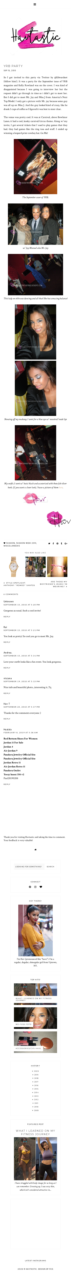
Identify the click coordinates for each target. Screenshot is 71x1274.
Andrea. (8, 652)
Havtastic (31, 1269)
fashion (10, 543)
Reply (7, 617)
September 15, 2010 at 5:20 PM (22, 605)
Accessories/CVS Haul (28, 1048)
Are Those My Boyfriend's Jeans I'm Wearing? (53, 584)
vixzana (8, 678)
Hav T (7, 703)
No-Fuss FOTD (24, 1024)
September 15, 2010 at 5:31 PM (22, 656)
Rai (5, 627)
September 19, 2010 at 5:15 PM (22, 681)
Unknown (9, 601)
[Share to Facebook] (53, 543)
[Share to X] (49, 543)
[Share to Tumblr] (61, 543)
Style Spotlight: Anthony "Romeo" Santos (19, 584)
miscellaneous (12, 546)
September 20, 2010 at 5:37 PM (22, 707)
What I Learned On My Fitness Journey (34, 999)
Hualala (8, 729)
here (61, 487)
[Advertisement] (35, 1223)
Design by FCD (45, 1269)
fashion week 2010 (26, 543)
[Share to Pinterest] (57, 543)
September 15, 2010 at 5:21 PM (22, 630)
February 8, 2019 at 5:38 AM (21, 732)
